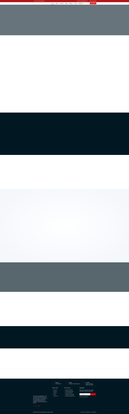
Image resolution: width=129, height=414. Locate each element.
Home (52, 3)
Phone (57, 382)
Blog (66, 3)
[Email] (67, 383)
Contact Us (80, 3)
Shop (75, 3)
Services (61, 3)
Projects (70, 3)
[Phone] (53, 383)
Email (70, 382)
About (57, 3)
